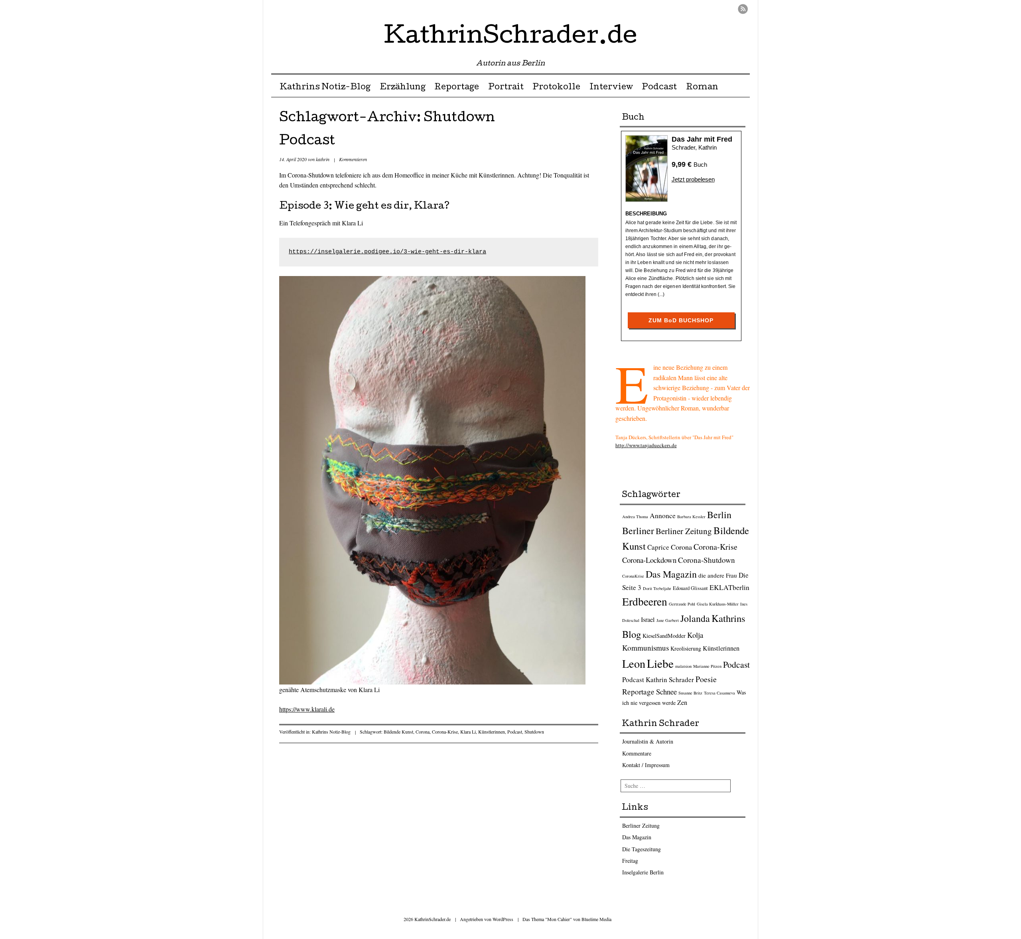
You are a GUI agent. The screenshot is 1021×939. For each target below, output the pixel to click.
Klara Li (468, 731)
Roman (702, 88)
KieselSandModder (664, 635)
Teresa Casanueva (719, 693)
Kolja (695, 635)
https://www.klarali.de (307, 709)
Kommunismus (645, 648)
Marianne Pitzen (707, 666)
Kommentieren (353, 159)
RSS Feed (743, 9)
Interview (611, 88)
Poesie (706, 679)
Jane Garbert (667, 620)
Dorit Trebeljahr (657, 588)
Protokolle (556, 88)
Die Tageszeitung (641, 849)
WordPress (503, 919)
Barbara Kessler (691, 516)
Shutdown (534, 731)
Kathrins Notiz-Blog (325, 88)
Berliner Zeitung (684, 531)
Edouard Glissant (690, 588)
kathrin (322, 159)
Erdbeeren (644, 601)
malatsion (683, 666)
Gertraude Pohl (682, 604)
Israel (648, 619)
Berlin (719, 514)
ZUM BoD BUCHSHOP (681, 320)
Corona (423, 731)
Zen (682, 702)
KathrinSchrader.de (510, 37)
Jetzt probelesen (693, 179)
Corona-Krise (445, 731)
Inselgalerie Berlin (643, 872)
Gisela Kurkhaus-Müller (718, 604)
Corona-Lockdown (649, 560)
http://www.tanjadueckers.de (646, 445)
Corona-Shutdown (706, 560)
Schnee (666, 691)
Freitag (630, 860)
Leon (633, 663)
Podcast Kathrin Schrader (658, 679)
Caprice (658, 547)
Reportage (456, 88)
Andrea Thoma (635, 516)
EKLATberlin (729, 587)
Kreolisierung (685, 648)
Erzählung (403, 88)
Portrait (506, 88)
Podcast (659, 88)
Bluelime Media (596, 919)
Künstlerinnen (491, 731)
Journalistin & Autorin (647, 741)
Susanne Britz (690, 693)
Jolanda (695, 618)
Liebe (660, 663)
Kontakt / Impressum (646, 765)
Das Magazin (671, 574)
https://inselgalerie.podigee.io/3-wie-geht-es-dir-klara (387, 252)
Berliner (638, 530)
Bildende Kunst (398, 731)
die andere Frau (717, 575)
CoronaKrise (633, 576)
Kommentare (636, 753)
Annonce (663, 515)
